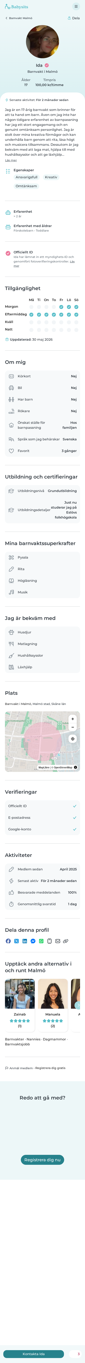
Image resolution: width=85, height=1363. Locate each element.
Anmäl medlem (21, 1068)
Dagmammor (54, 1039)
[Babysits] (16, 6)
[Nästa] (78, 1005)
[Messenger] (33, 941)
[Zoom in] (72, 719)
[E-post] (57, 941)
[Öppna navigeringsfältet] (76, 6)
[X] (16, 941)
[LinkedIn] (24, 941)
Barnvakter (14, 1039)
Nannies (33, 1039)
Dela (75, 18)
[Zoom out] (72, 727)
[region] (42, 741)
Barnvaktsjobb (17, 1044)
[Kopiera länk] (65, 941)
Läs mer (11, 160)
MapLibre (44, 767)
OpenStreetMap (63, 767)
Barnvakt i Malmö (42, 72)
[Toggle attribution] (75, 767)
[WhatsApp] (41, 941)
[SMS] (49, 941)
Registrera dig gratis (50, 1068)
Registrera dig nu (42, 1159)
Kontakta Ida (34, 1354)
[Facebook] (8, 941)
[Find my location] (72, 739)
